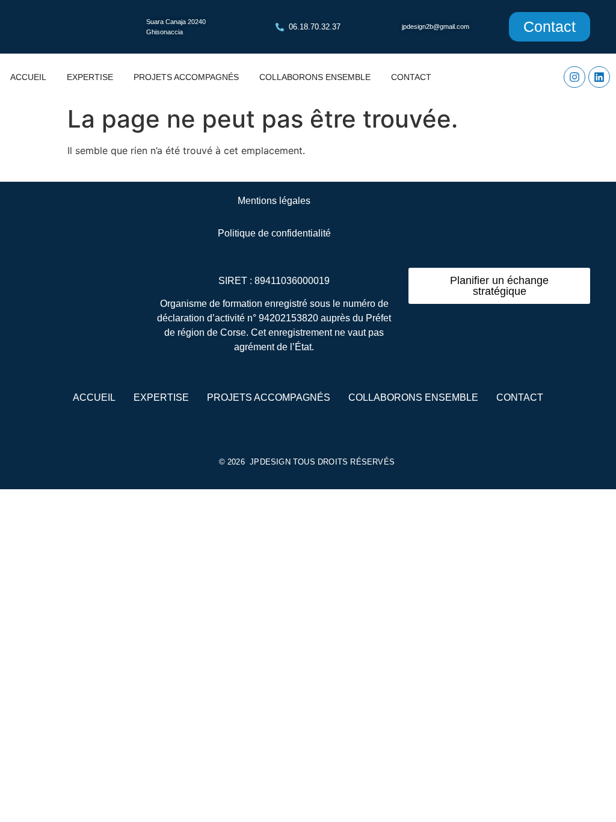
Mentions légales (274, 201)
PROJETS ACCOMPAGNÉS (186, 77)
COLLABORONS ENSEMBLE (315, 77)
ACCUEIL (28, 77)
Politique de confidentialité (274, 233)
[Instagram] (574, 77)
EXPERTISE (90, 77)
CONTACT (411, 77)
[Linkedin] (599, 77)
